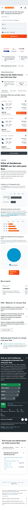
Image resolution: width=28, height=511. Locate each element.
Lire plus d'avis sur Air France (7, 428)
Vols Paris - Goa (7, 465)
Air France (10, 404)
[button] (2, 7)
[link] (14, 272)
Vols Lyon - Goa (7, 463)
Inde (22, 482)
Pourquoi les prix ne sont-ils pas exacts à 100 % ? (13, 503)
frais (15, 491)
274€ (2, 12)
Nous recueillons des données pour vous (12, 501)
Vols (9, 482)
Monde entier (14, 482)
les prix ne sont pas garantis (12, 494)
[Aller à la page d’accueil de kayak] (9, 8)
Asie (19, 482)
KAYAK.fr (4, 482)
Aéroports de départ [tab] (8, 447)
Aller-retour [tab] (5, 90)
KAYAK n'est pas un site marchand (10, 498)
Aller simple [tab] (13, 90)
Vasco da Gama (10, 241)
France (5, 469)
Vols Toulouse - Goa (8, 467)
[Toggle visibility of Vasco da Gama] (13, 265)
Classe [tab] (17, 447)
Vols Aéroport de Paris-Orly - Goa (11, 461)
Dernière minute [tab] (22, 90)
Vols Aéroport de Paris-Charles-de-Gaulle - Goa (13, 458)
